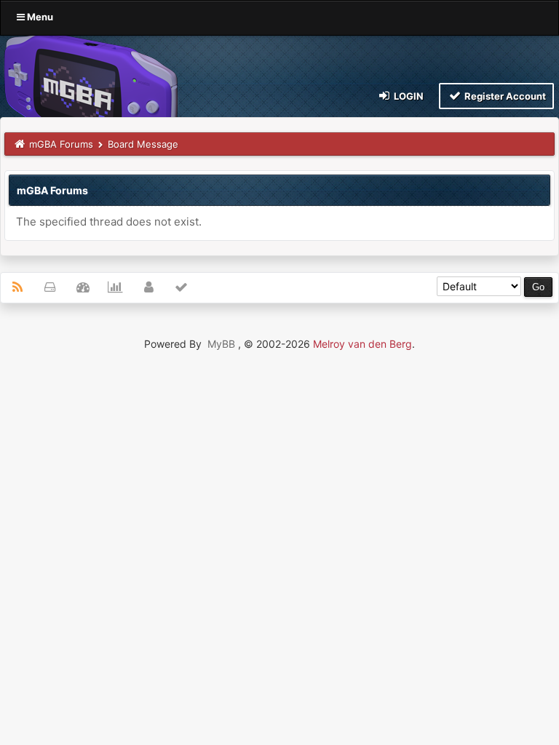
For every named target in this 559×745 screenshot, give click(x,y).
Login (408, 96)
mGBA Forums (61, 144)
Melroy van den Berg (362, 344)
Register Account (504, 96)
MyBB (221, 344)
